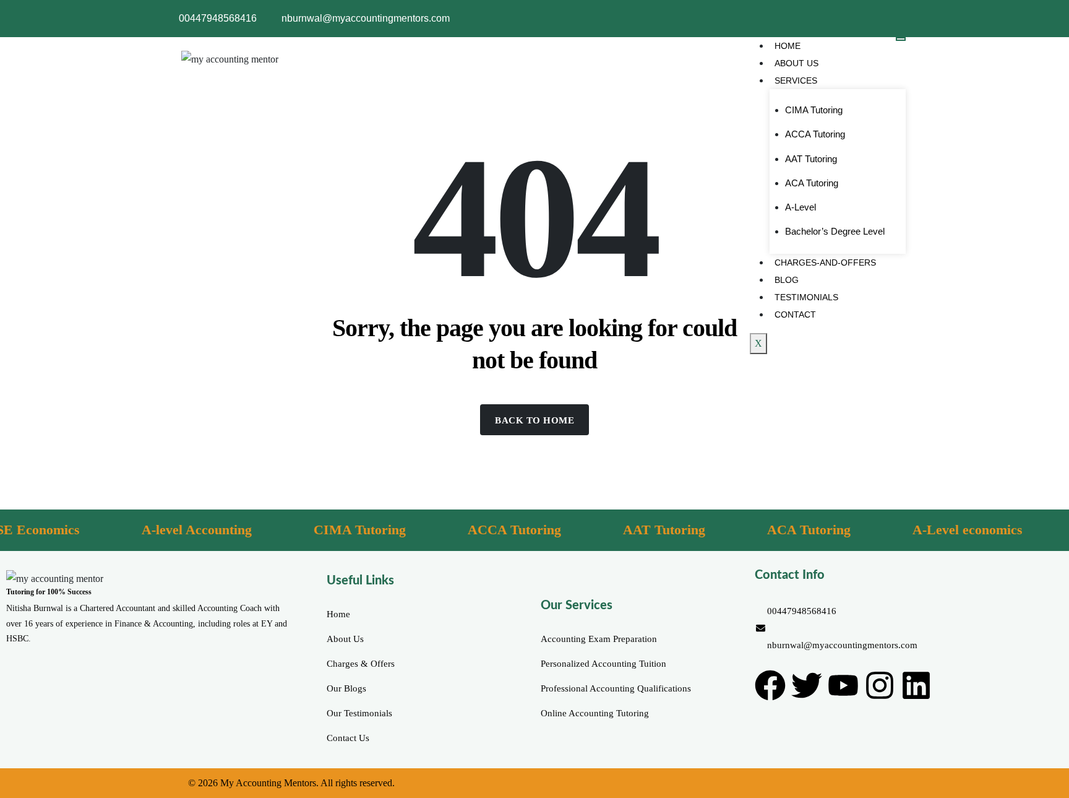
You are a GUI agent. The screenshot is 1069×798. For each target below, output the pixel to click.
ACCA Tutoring (815, 134)
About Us (796, 63)
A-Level (800, 207)
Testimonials (806, 297)
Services (796, 80)
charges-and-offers (825, 262)
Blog (787, 280)
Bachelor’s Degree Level (835, 231)
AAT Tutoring (811, 159)
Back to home (534, 420)
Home (788, 46)
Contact (795, 314)
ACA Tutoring (811, 183)
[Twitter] (806, 685)
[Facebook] (770, 685)
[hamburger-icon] (901, 39)
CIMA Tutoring (814, 110)
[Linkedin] (916, 685)
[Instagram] (879, 685)
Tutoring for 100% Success (49, 592)
